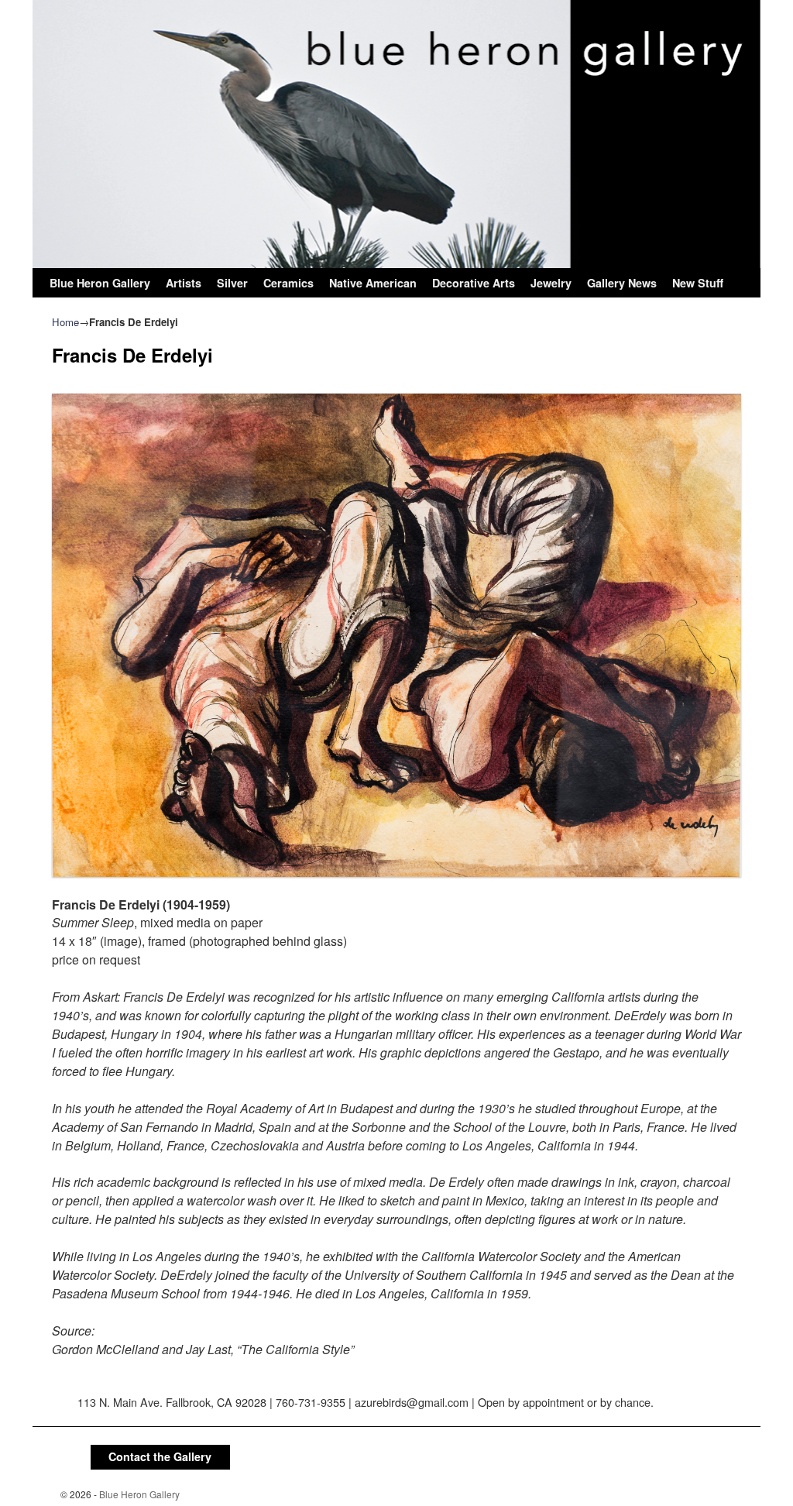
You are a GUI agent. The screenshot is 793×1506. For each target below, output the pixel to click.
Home (65, 322)
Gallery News (622, 283)
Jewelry (551, 283)
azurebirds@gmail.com (412, 1402)
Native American (373, 283)
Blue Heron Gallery (100, 283)
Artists (183, 283)
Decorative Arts (473, 283)
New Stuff (697, 283)
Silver (232, 283)
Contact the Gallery (159, 1456)
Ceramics (288, 283)
